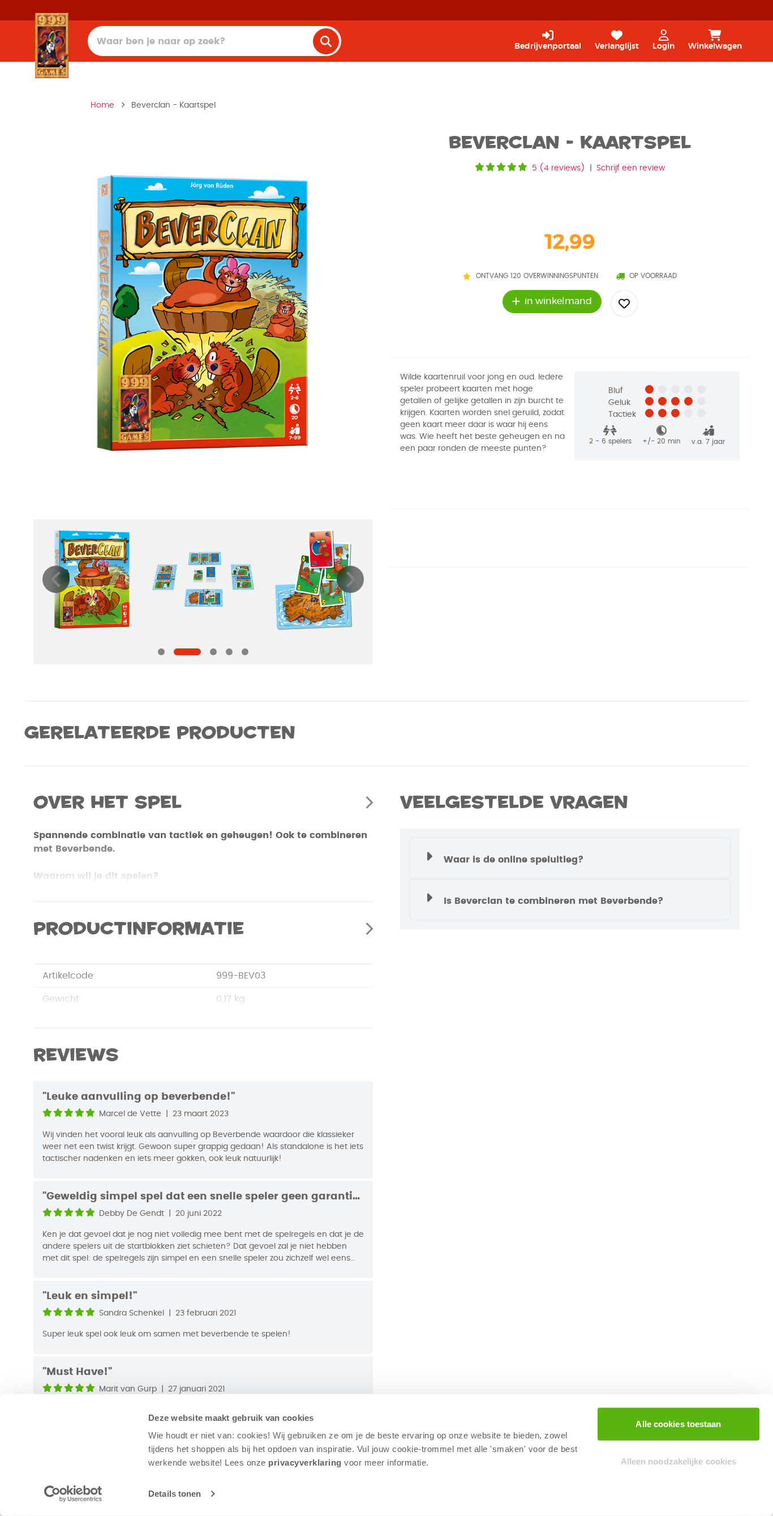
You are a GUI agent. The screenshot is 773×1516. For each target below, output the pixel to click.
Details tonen (174, 1493)
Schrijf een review (630, 168)
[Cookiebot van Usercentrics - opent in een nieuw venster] (73, 1493)
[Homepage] (51, 45)
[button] (570, 858)
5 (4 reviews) (558, 168)
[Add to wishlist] (624, 303)
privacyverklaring (305, 1462)
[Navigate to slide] (161, 651)
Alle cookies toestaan (678, 1424)
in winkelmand (558, 301)
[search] (326, 41)
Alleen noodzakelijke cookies (679, 1461)
